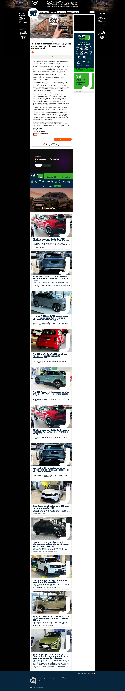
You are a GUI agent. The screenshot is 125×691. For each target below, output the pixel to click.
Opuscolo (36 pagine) (39, 131)
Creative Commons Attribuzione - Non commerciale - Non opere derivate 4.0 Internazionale (57, 678)
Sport (59, 12)
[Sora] (33, 18)
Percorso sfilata (37, 128)
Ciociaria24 (76, 12)
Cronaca (41, 12)
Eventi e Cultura (52, 12)
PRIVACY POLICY (87, 673)
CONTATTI (75, 673)
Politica (46, 12)
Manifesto (36, 130)
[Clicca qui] (51, 161)
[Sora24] (92, 673)
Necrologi (64, 12)
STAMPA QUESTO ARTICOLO (62, 139)
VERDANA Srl (32, 687)
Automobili (69, 12)
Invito (35, 135)
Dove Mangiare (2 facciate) (40, 133)
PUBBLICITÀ (80, 673)
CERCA (57, 186)
